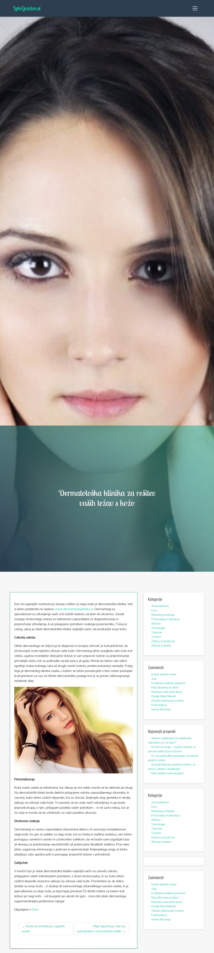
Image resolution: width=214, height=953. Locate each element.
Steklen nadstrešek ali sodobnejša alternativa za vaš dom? (170, 740)
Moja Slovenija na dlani (164, 687)
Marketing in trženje (163, 615)
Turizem (156, 637)
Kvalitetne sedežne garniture (168, 683)
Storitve (155, 623)
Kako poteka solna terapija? (167, 773)
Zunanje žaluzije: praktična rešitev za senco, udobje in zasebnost (171, 767)
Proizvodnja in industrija (165, 619)
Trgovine (156, 632)
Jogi (153, 679)
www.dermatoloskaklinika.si (74, 609)
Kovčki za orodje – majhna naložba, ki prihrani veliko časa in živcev (172, 749)
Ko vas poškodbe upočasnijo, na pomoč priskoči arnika (173, 758)
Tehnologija (158, 628)
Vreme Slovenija (161, 709)
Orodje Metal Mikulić (163, 696)
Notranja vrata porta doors (166, 692)
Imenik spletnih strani (163, 674)
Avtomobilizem (160, 606)
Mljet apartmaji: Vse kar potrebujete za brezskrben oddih (101, 928)
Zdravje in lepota (161, 645)
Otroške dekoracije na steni (167, 700)
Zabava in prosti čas (163, 641)
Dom (35, 909)
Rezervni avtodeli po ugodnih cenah (43, 928)
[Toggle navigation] (195, 8)
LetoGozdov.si (27, 8)
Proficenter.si (159, 705)
